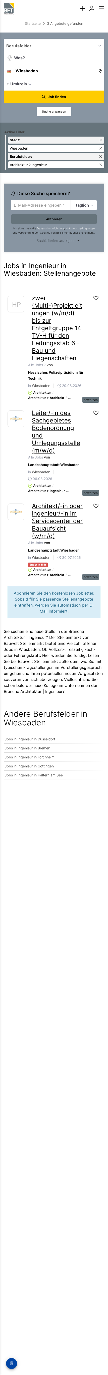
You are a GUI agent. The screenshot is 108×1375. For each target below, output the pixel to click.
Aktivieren (54, 219)
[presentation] (82, 9)
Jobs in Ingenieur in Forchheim (30, 757)
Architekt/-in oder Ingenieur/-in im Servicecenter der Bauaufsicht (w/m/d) (57, 521)
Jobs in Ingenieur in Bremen (27, 748)
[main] (54, 403)
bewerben (91, 400)
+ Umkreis (17, 83)
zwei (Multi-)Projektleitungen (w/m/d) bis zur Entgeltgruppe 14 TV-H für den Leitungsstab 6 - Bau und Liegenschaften (57, 328)
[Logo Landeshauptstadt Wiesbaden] (16, 419)
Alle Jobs (36, 365)
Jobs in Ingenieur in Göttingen (29, 766)
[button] (99, 83)
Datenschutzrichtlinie (50, 228)
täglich (82, 205)
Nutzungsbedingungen (80, 228)
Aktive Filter (14, 132)
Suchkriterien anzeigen (55, 240)
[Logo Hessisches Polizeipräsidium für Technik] (16, 305)
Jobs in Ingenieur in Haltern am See (34, 775)
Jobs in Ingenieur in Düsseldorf (30, 739)
